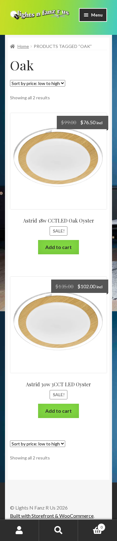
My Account (19, 530)
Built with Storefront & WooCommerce (52, 516)
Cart (90, 525)
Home (23, 46)
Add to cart (58, 247)
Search (58, 530)
